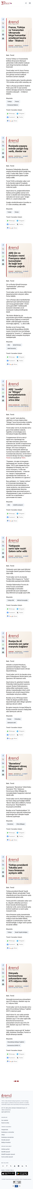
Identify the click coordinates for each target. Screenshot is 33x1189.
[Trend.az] (6, 3)
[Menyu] (30, 3)
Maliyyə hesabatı (6, 1142)
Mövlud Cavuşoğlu (22, 600)
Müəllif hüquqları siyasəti (8, 1154)
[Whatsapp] (3, 1166)
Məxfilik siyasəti (5, 1151)
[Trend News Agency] (6, 1096)
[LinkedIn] (22, 1166)
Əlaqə (3, 1134)
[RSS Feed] (26, 1166)
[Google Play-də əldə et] (22, 1173)
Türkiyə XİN (10, 600)
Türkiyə (9, 101)
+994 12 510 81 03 (5, 1110)
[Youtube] (14, 1166)
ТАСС (23, 458)
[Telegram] (18, 1166)
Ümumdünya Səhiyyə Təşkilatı (15, 1042)
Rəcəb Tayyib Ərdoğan (21, 932)
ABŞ (8, 345)
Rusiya (17, 212)
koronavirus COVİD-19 (13, 1045)
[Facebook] (6, 1166)
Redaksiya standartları (7, 1137)
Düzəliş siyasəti (5, 1140)
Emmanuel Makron (12, 105)
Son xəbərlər (4, 1120)
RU (20, 1186)
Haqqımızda (4, 1129)
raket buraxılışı (11, 348)
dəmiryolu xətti (11, 722)
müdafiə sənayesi (18, 505)
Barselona (10, 824)
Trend (8, 458)
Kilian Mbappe (21, 824)
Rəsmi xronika (5, 1123)
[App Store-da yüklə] (8, 1173)
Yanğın (9, 212)
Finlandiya (18, 719)
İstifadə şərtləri (5, 1149)
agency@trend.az (5, 1112)
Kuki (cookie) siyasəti (7, 1157)
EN (13, 1186)
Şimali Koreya (17, 345)
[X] (10, 1166)
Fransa (17, 101)
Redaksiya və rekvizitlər (7, 1132)
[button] (3, 19)
